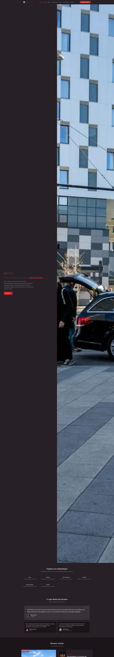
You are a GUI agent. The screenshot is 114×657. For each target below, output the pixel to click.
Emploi (60, 2)
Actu (45, 2)
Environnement (66, 2)
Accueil (41, 2)
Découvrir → (8, 293)
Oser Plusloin (28, 2)
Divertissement (55, 2)
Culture (48, 2)
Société (71, 2)
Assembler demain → (85, 2)
